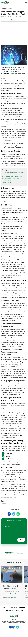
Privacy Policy (9, 610)
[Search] (22, 2)
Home (4, 607)
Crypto (15, 67)
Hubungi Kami (19, 610)
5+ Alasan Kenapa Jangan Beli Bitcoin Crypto (12, 172)
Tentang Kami (13, 607)
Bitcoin (9, 8)
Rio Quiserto (11, 17)
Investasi (4, 505)
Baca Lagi (14, 598)
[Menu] (26, 2)
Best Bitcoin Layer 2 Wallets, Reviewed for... (12, 587)
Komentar (16, 591)
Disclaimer (22, 607)
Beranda (3, 8)
